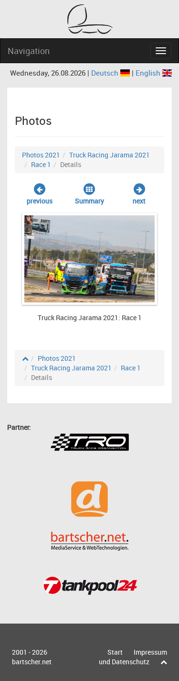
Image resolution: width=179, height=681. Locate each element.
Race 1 (41, 164)
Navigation (29, 50)
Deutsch (105, 73)
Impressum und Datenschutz (133, 657)
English (149, 73)
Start (115, 652)
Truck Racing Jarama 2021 (109, 154)
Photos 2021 (41, 154)
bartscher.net (32, 661)
